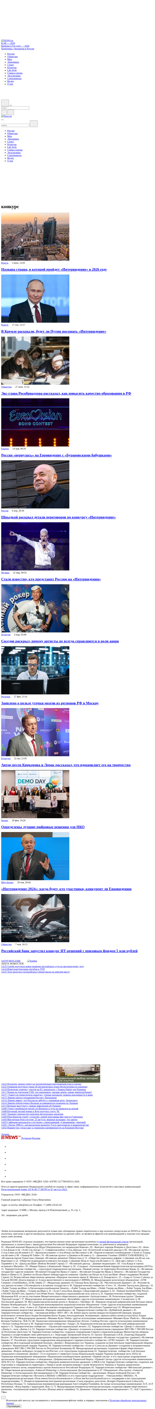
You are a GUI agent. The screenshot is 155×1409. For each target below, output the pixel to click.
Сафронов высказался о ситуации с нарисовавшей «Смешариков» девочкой (43, 1122)
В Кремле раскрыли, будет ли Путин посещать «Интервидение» (53, 331)
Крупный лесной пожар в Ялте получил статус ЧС (30, 1111)
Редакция (26, 1138)
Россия (4, 510)
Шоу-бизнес (7, 882)
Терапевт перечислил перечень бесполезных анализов (32, 1114)
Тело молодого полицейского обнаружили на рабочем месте (35, 972)
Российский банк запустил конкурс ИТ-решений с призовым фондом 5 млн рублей (69, 951)
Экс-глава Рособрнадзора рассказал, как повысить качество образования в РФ (66, 393)
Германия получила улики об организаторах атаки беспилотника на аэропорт (44, 1086)
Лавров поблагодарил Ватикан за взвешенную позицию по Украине (39, 1103)
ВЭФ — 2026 (8, 43)
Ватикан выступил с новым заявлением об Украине (31, 1106)
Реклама (36, 1138)
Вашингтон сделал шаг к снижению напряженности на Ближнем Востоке (42, 1127)
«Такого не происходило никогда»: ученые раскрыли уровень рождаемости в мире (47, 1095)
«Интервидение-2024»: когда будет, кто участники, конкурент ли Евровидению (66, 889)
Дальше (5, 1134)
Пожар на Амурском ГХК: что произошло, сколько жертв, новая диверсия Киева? (46, 1092)
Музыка (5, 572)
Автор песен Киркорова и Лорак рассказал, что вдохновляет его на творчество (66, 765)
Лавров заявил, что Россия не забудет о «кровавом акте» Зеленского (39, 1100)
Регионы (5, 696)
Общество (6, 387)
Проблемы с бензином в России (17, 48)
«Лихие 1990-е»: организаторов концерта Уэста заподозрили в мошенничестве (45, 1125)
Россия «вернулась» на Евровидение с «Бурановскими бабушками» (56, 455)
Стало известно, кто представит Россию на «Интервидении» (51, 579)
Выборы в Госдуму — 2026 (15, 46)
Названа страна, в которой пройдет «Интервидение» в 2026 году (54, 269)
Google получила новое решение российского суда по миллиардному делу (42, 966)
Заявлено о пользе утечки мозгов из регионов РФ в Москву (50, 703)
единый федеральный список (113, 1241)
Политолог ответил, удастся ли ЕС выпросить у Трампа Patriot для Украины (43, 1089)
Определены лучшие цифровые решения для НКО (43, 827)
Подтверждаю (13, 1406)
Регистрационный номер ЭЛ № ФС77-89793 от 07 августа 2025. (34, 1189)
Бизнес (4, 820)
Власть (4, 263)
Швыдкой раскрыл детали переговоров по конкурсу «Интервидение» (58, 517)
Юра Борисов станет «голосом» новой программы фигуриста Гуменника (42, 1117)
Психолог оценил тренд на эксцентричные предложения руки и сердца (41, 1084)
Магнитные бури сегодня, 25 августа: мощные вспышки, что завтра (39, 1119)
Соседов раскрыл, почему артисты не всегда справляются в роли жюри (60, 641)
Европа (5, 448)
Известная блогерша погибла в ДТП (23, 969)
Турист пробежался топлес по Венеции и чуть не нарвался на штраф (39, 1108)
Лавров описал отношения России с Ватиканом (29, 1097)
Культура (5, 634)
